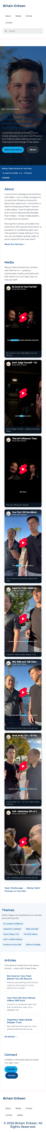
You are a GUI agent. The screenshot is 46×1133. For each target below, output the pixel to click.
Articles (29, 16)
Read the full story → (15, 244)
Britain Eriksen (14, 6)
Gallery (20, 1115)
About (8, 16)
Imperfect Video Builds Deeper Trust (19, 1021)
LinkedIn (6, 177)
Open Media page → (14, 888)
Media (18, 16)
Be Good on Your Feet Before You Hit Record (19, 977)
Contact (8, 22)
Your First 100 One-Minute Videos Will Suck (21, 999)
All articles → (11, 1036)
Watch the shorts (13, 150)
